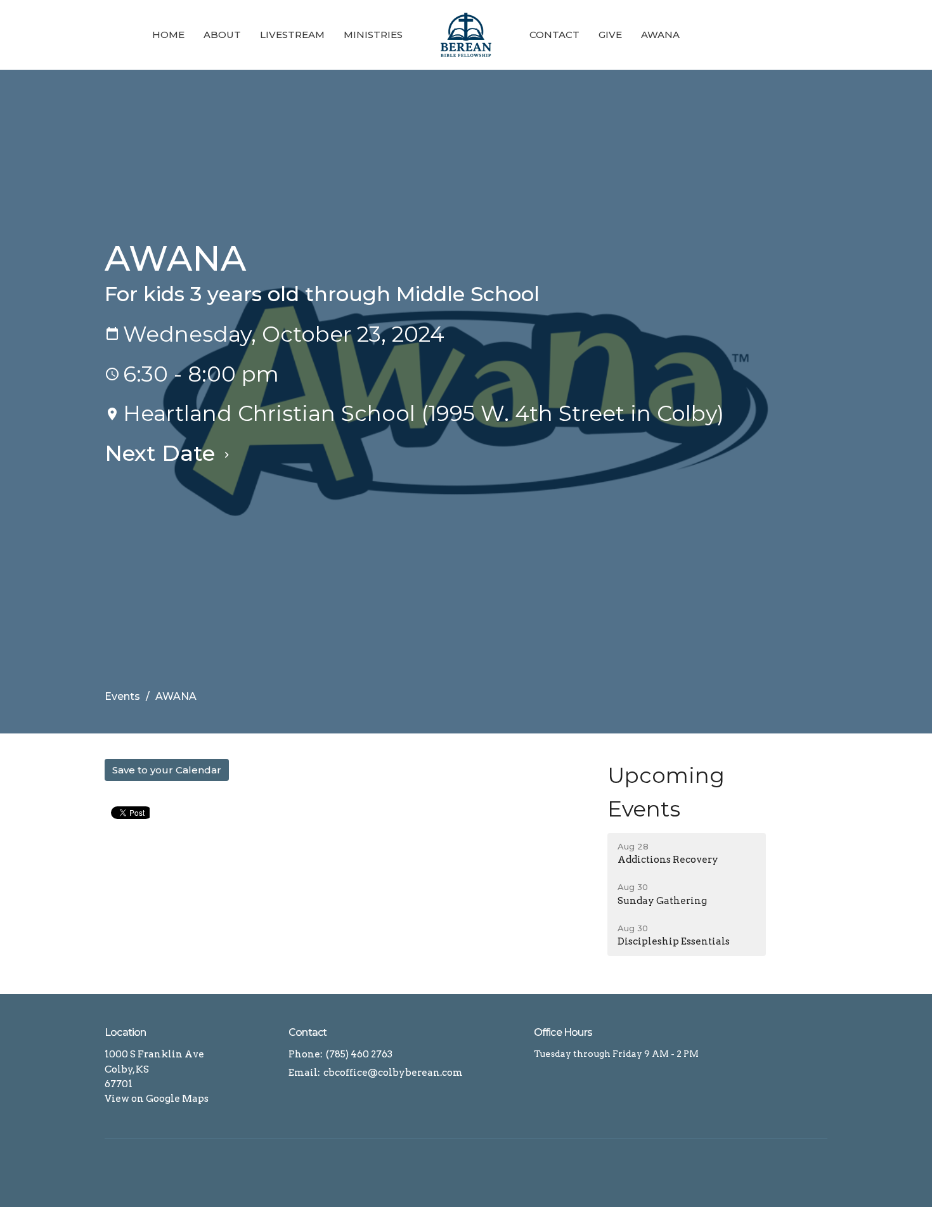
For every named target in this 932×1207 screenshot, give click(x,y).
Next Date (163, 453)
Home (168, 35)
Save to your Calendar (166, 770)
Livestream (292, 35)
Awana (660, 35)
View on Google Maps (157, 1098)
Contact (554, 35)
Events (122, 696)
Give (610, 35)
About (222, 35)
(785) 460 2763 (359, 1054)
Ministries (373, 35)
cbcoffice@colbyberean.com (393, 1072)
